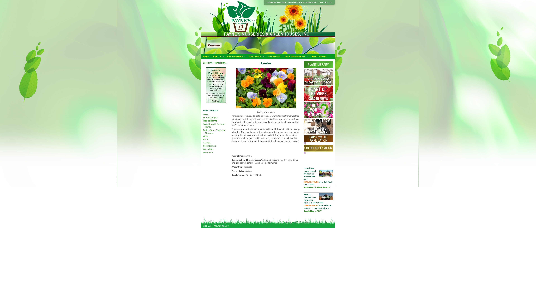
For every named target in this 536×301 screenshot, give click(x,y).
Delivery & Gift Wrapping (302, 2)
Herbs (206, 139)
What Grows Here (235, 56)
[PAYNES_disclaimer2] (215, 85)
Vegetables (208, 149)
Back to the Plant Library (214, 62)
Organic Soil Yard (318, 56)
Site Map (207, 226)
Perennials (208, 152)
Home (206, 56)
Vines (205, 136)
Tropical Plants (210, 120)
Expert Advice (255, 56)
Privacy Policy (221, 226)
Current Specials (276, 2)
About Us (217, 56)
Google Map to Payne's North (317, 187)
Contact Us (325, 2)
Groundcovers (209, 146)
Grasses (206, 142)
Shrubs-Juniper (210, 117)
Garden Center (273, 56)
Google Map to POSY (312, 211)
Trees (205, 114)
